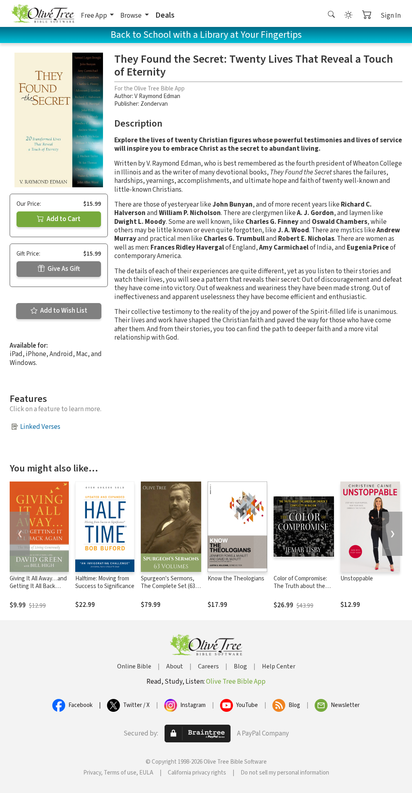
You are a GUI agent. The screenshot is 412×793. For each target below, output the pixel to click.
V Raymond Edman (157, 96)
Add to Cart (62, 219)
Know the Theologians (236, 578)
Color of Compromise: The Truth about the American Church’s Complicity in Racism (300, 590)
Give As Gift (63, 269)
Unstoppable (356, 578)
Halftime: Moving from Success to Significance (104, 582)
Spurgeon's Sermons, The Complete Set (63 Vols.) (168, 586)
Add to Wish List (63, 311)
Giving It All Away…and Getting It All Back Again (38, 586)
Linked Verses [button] (40, 427)
